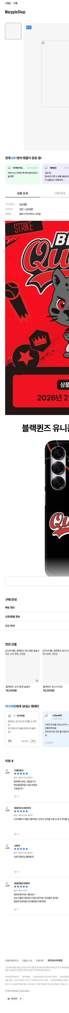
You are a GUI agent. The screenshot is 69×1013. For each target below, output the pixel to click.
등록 (33, 741)
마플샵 (8, 3)
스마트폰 (29, 209)
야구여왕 (23, 204)
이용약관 (39, 960)
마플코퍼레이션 (11, 960)
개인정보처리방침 (55, 960)
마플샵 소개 (27, 960)
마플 (15, 3)
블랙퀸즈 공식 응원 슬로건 (18, 686)
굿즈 (21, 209)
